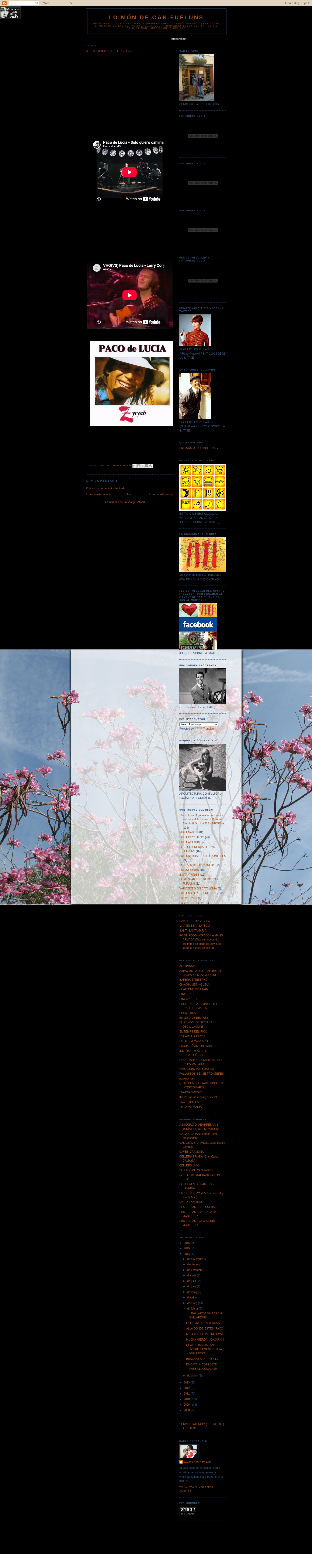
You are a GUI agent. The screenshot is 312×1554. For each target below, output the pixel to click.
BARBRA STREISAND (193, 979)
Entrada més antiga (161, 494)
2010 (187, 1399)
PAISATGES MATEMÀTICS (196, 1068)
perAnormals (187, 1078)
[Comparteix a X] (143, 466)
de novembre (195, 1258)
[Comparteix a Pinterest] (151, 466)
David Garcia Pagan (197, 1462)
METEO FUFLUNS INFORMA (204, 1334)
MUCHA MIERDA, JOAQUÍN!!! (205, 1339)
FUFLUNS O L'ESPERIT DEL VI (199, 447)
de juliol (192, 1281)
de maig (192, 1292)
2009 (187, 1404)
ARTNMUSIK (187, 965)
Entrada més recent (98, 494)
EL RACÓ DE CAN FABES (196, 1170)
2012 (187, 1388)
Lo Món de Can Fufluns (156, 17)
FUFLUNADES (188, 832)
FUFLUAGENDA (189, 842)
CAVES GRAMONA (191, 1151)
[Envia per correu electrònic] (134, 466)
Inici (129, 494)
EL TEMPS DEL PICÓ (193, 1031)
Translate (209, 728)
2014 (187, 1254)
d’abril (191, 1297)
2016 (187, 1242)
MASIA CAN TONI (190, 1202)
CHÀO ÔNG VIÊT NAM (193, 989)
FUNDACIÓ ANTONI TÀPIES (197, 1046)
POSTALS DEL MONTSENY (197, 864)
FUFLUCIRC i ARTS (191, 837)
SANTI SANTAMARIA (193, 930)
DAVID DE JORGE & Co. (195, 921)
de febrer (193, 1308)
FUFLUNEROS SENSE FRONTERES (202, 856)
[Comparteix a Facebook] (147, 466)
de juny (192, 1286)
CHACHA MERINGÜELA (194, 984)
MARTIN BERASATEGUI (195, 925)
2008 (187, 1410)
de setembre (195, 1269)
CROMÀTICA (187, 1012)
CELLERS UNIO (189, 1165)
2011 (187, 1393)
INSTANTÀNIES (189, 874)
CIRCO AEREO (188, 999)
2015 (187, 1248)
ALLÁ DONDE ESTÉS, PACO (204, 1328)
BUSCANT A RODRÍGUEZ (202, 1359)
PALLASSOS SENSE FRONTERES (201, 1073)
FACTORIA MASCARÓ (193, 1041)
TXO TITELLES (189, 1102)
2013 (187, 1382)
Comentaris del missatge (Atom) (125, 502)
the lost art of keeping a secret (198, 1097)
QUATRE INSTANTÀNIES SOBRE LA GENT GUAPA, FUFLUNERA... (204, 1349)
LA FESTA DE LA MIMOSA (203, 1323)
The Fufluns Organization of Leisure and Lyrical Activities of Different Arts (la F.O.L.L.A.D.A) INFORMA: (202, 819)
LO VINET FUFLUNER (193, 903)
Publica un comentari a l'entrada (105, 488)
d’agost (192, 1275)
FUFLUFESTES (189, 869)
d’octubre (193, 1264)
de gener (193, 1375)
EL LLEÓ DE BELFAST (193, 1017)
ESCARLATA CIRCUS (193, 1036)
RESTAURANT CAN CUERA (197, 1207)
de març (192, 1303)
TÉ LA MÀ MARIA (190, 1106)
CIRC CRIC (186, 994)
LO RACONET (188, 898)
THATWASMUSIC (190, 1092)
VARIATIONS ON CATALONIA (198, 888)
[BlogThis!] (138, 466)
